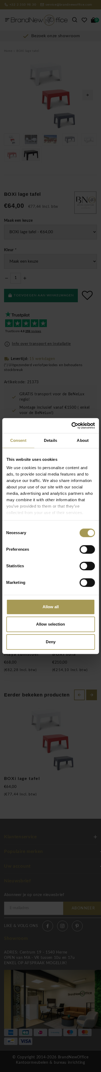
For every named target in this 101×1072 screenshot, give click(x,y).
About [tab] (83, 440)
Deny (50, 642)
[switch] (87, 549)
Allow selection (50, 624)
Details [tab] (50, 440)
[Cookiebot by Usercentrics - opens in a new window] (72, 425)
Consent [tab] (18, 440)
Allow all (51, 606)
